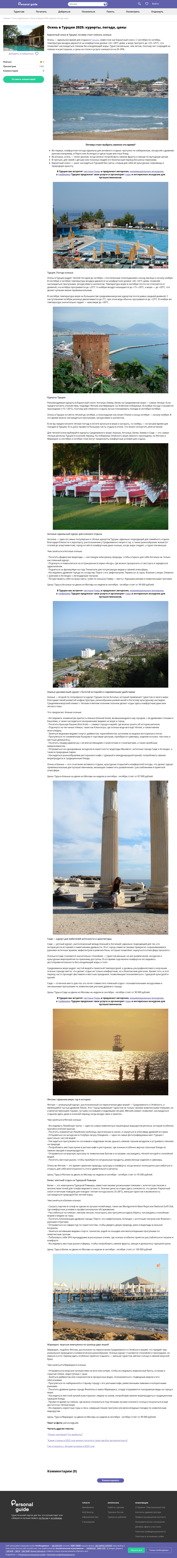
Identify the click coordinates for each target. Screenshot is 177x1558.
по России (43, 1518)
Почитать (41, 11)
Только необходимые (159, 1550)
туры (128, 174)
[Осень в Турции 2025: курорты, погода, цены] (23, 38)
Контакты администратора (148, 1512)
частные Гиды (91, 171)
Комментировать (110, 1480)
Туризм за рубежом (117, 1517)
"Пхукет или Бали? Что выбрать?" (65, 1434)
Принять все (136, 1550)
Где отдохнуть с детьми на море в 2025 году (71, 1446)
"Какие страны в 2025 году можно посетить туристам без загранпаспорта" (87, 1440)
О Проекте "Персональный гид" (150, 1507)
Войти (155, 3)
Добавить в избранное (21, 53)
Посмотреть (133, 11)
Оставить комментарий (23, 79)
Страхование (88, 1522)
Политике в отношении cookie (32, 1554)
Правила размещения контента (150, 1517)
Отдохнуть (157, 11)
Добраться (64, 11)
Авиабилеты (88, 1507)
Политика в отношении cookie (149, 1536)
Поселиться (88, 11)
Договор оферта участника (148, 1526)
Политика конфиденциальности (150, 1531)
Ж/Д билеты (87, 1512)
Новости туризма (116, 1507)
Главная (6, 18)
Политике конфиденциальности (61, 1554)
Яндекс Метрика (38, 1551)
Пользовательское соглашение (150, 1522)
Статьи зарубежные (20, 18)
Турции (95, 39)
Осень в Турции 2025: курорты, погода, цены (49, 18)
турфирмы (64, 174)
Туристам (19, 11)
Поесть (110, 11)
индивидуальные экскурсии (146, 171)
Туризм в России (115, 1512)
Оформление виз (90, 1517)
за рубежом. (56, 1518)
